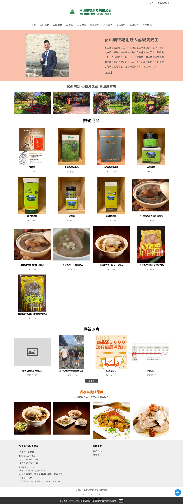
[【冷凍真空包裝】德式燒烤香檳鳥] (32, 297)
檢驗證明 (94, 25)
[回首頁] (91, 17)
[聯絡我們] (178, 493)
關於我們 (44, 25)
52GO (93, 495)
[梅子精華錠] (32, 199)
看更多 (91, 381)
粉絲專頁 (97, 454)
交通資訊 (97, 451)
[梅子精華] (150, 151)
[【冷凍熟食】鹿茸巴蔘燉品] (32, 248)
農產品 (69, 25)
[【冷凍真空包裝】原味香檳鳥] (150, 248)
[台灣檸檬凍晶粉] (111, 151)
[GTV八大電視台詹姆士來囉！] (71, 356)
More (108, 72)
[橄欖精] (71, 199)
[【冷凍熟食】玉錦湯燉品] (71, 248)
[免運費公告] (111, 356)
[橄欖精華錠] (111, 199)
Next (164, 420)
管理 (98, 495)
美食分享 (107, 25)
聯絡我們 (121, 25)
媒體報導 (134, 25)
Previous (18, 420)
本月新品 (147, 25)
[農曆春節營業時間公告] (32, 356)
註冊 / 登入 (148, 3)
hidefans (31, 467)
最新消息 (57, 25)
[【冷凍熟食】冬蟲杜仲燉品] (150, 199)
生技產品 (81, 25)
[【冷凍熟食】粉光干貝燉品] (111, 248)
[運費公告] (150, 356)
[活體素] (32, 151)
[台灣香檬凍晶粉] (71, 151)
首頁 (33, 25)
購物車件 (164, 3)
